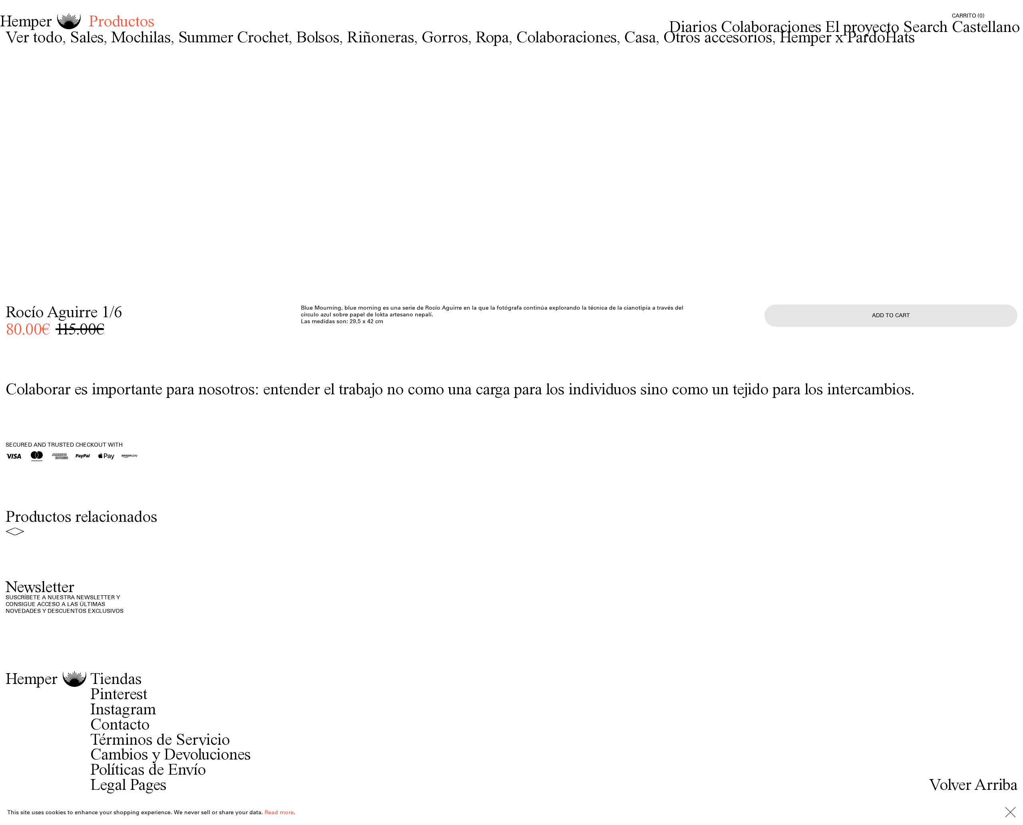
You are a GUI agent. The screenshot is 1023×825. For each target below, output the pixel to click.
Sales (86, 36)
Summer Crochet (233, 36)
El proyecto (862, 26)
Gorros (445, 36)
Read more (279, 812)
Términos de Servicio (160, 739)
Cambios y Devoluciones (170, 754)
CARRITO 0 (968, 15)
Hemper (26, 21)
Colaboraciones (771, 26)
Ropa (492, 36)
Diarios (693, 26)
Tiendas (115, 678)
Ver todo (34, 36)
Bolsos (317, 36)
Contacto (119, 724)
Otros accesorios (717, 36)
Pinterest (118, 694)
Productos (121, 21)
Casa (640, 36)
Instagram (123, 709)
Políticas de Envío (148, 769)
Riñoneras (380, 36)
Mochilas (141, 36)
